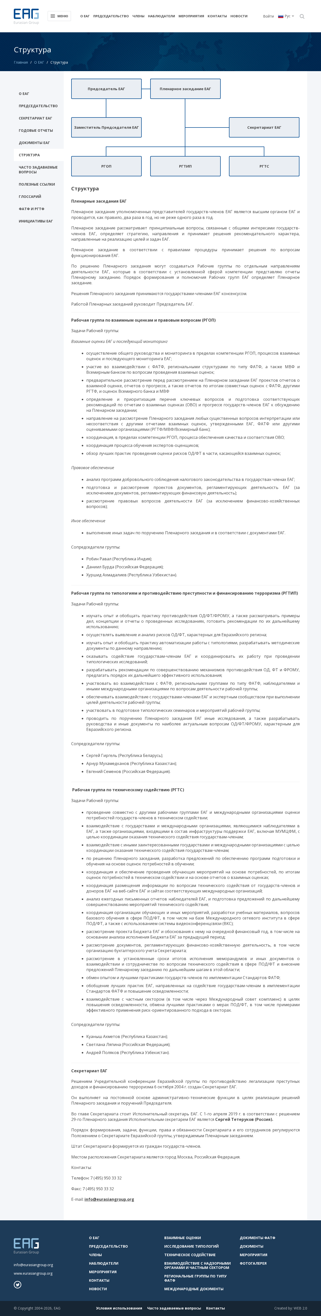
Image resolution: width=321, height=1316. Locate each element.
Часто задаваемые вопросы (38, 169)
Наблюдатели (161, 16)
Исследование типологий (191, 1246)
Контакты (217, 16)
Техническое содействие (190, 1254)
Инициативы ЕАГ (36, 221)
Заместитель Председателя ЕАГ (106, 127)
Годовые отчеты (36, 130)
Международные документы (193, 1288)
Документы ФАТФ (257, 1237)
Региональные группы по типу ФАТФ (195, 1278)
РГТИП (185, 166)
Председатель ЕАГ (106, 88)
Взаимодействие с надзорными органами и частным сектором (197, 1265)
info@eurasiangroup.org (33, 1264)
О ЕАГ (85, 16)
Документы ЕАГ (34, 142)
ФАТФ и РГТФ (31, 208)
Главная (21, 62)
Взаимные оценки (182, 1237)
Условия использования (119, 1308)
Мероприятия (191, 16)
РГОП (106, 166)
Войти (268, 16)
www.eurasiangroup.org (33, 1273)
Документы (251, 1246)
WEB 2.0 (300, 1308)
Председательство (111, 16)
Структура (29, 155)
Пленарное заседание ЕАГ (185, 88)
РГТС (264, 166)
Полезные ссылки (37, 184)
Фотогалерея (253, 1263)
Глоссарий (30, 196)
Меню (62, 16)
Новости (239, 16)
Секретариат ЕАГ (35, 118)
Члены (138, 16)
